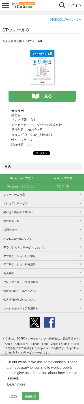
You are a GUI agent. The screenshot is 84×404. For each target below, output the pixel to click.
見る (48, 96)
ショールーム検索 (14, 194)
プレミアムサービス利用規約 (20, 282)
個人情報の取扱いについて (19, 299)
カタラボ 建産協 (12, 41)
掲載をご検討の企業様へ (18, 212)
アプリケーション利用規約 (19, 264)
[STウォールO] (42, 52)
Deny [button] (13, 396)
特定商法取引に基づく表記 (19, 290)
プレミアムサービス (15, 203)
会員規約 (8, 273)
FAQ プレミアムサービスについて (23, 247)
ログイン (74, 5)
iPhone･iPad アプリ (21, 178)
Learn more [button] (16, 384)
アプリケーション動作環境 (19, 256)
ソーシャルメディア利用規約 (20, 308)
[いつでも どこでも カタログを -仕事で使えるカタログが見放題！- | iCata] (23, 5)
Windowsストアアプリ (21, 186)
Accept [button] (30, 396)
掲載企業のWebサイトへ (67, 19)
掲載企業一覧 (11, 221)
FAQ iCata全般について (17, 238)
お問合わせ (10, 229)
